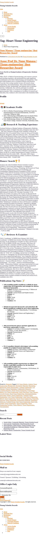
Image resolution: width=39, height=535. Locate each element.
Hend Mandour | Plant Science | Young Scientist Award (19, 425)
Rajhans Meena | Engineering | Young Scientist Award (19, 430)
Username (6, 488)
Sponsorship (10, 28)
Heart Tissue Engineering (17, 394)
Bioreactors (3, 387)
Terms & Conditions (13, 23)
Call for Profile (11, 26)
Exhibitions (10, 30)
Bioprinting (32, 386)
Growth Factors (4, 394)
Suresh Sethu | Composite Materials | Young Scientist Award (21, 422)
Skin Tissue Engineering (23, 402)
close (1, 9)
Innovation (3, 395)
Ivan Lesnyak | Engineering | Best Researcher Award (19, 424)
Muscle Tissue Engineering (8, 398)
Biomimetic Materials (22, 386)
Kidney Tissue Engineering (14, 395)
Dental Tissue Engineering (19, 390)
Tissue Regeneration (28, 405)
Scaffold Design (11, 402)
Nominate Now (8, 13)
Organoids (35, 398)
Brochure (10, 18)
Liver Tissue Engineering (15, 397)
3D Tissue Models (22, 384)
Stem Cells (34, 402)
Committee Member (13, 21)
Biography (9, 384)
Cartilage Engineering (25, 387)
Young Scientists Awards (30, 56)
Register (2, 498)
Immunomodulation (30, 394)
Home (5, 12)
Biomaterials (11, 386)
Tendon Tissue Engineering (8, 403)
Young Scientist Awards (7, 2)
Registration (7, 15)
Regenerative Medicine (23, 400)
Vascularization (4, 407)
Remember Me (6, 495)
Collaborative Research (24, 389)
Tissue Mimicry (17, 405)
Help (8, 31)
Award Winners (11, 20)
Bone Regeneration (12, 387)
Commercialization (5, 390)
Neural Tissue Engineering (23, 398)
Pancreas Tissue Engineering (8, 400)
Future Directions (24, 392)
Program (6, 17)
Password (6, 491)
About (5, 25)
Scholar (2, 103)
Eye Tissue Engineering (11, 392)
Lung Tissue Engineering (30, 397)
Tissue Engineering (21, 403)
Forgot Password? (5, 500)
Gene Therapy (34, 392)
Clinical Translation (11, 389)
